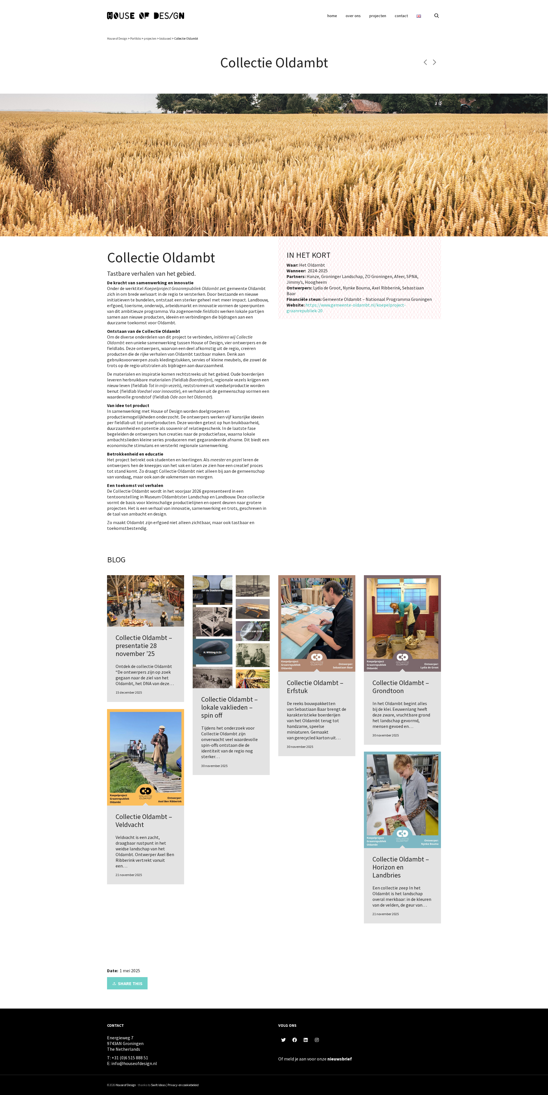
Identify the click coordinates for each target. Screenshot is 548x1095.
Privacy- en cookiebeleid (183, 1085)
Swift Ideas (158, 1085)
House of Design (126, 1085)
